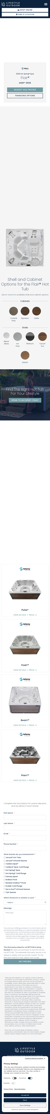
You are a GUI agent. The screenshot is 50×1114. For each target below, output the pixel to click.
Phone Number (10, 844)
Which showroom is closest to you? (19, 897)
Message (8, 908)
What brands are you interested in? (19, 854)
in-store (9, 294)
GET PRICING (25, 961)
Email (6, 833)
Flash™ (25, 665)
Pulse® (25, 610)
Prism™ (25, 775)
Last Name (8, 823)
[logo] (11, 4)
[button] (45, 4)
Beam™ (25, 720)
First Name (8, 813)
